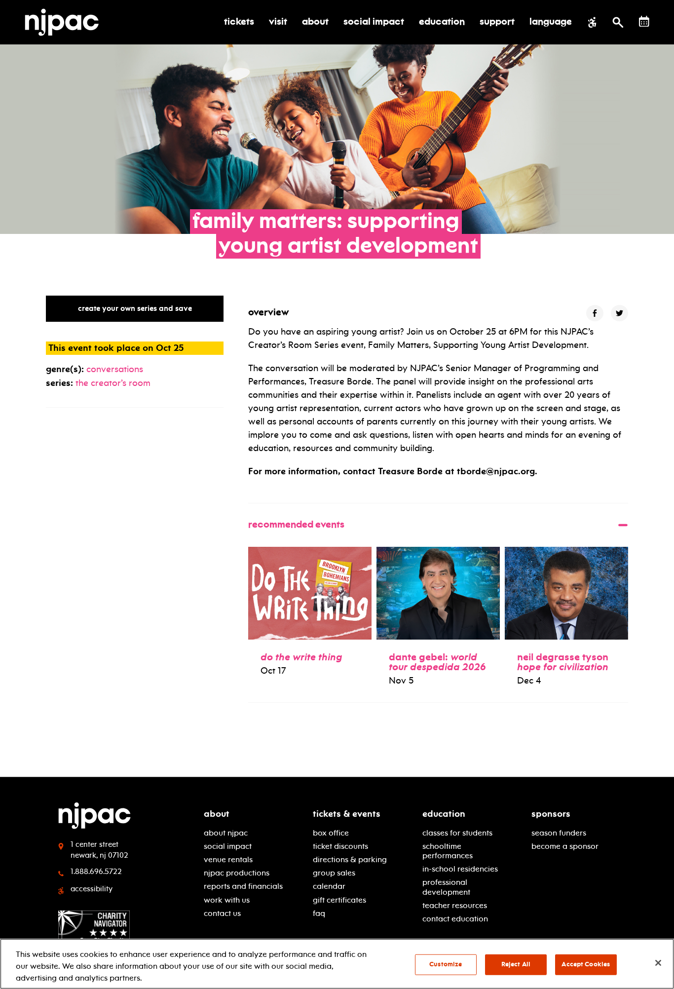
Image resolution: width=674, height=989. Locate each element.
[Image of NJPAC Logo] (65, 22)
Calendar (329, 886)
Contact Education (455, 918)
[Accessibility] (592, 22)
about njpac (226, 832)
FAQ (319, 913)
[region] (337, 964)
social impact (228, 846)
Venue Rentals (228, 859)
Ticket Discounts (340, 846)
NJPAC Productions (236, 872)
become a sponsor (565, 846)
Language (550, 22)
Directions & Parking (350, 859)
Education (443, 813)
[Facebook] (594, 313)
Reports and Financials (243, 886)
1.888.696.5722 (96, 871)
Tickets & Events (346, 813)
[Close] (658, 963)
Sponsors (550, 813)
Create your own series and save (135, 308)
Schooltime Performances (447, 850)
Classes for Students (457, 832)
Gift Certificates (339, 900)
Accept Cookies (586, 964)
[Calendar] (644, 21)
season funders (558, 832)
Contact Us (222, 913)
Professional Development (446, 886)
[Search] (618, 22)
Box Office (331, 832)
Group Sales (334, 872)
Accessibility (91, 888)
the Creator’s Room (112, 383)
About (216, 813)
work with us (227, 900)
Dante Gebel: (437, 662)
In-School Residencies (460, 869)
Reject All (515, 964)
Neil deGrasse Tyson (562, 662)
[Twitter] (619, 313)
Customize (445, 964)
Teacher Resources (454, 905)
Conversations (114, 369)
